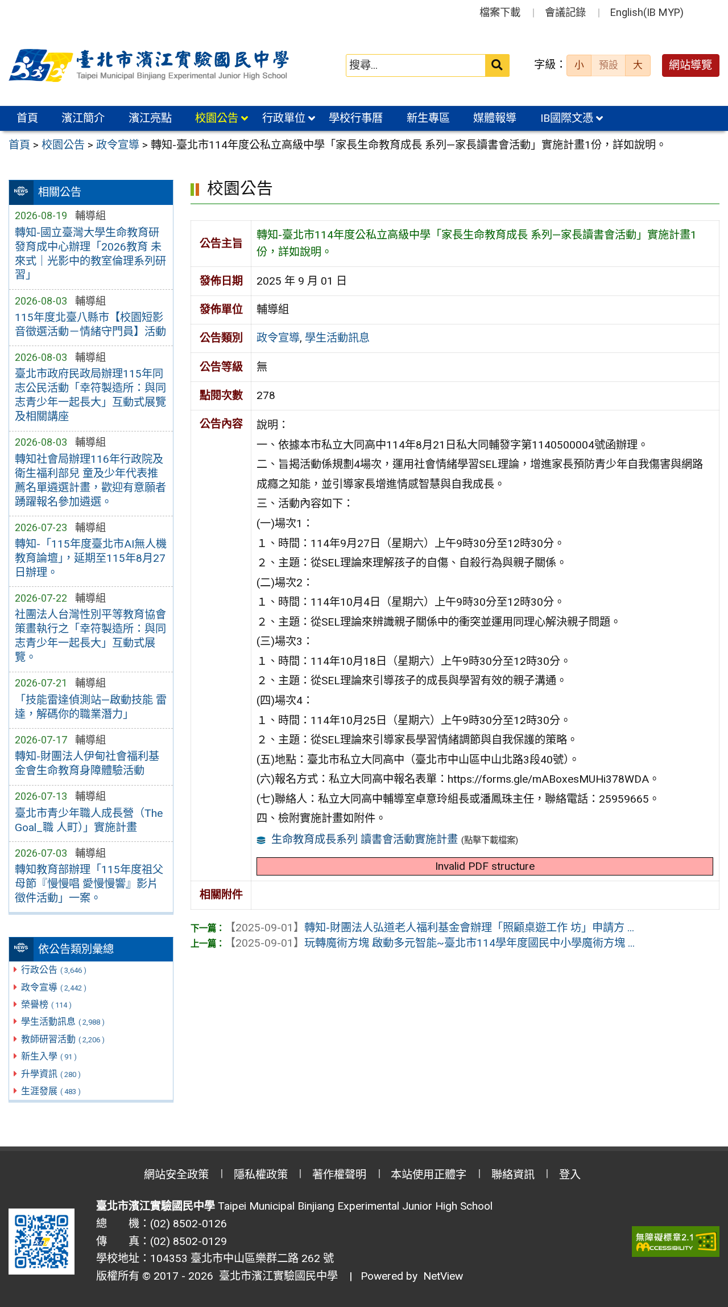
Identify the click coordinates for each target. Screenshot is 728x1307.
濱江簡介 (83, 118)
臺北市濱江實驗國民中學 (275, 1276)
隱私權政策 (261, 1174)
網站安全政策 (176, 1174)
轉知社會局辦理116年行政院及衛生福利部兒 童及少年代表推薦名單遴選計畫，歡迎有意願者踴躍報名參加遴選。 (90, 480)
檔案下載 (499, 12)
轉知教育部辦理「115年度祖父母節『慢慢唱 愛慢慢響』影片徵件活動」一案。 (89, 884)
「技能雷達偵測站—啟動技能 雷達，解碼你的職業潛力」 (91, 707)
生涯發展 (51, 1091)
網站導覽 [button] (690, 65)
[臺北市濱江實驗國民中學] (151, 65)
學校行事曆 (356, 118)
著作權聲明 (339, 1174)
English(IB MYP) (647, 12)
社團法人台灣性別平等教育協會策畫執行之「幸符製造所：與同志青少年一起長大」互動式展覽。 (90, 636)
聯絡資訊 (513, 1174)
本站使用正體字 (428, 1174)
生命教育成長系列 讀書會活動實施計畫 (364, 839)
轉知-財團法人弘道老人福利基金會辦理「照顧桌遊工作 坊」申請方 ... (429, 927)
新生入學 (49, 1056)
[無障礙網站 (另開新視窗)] (675, 1241)
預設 (608, 65)
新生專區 (428, 118)
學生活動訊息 (63, 1021)
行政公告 (53, 969)
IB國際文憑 (566, 118)
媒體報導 (494, 118)
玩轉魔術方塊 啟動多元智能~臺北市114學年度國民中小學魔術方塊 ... (430, 943)
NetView (443, 1276)
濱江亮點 (150, 118)
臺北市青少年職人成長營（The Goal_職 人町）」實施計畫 (89, 820)
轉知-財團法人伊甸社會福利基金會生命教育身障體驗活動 (87, 763)
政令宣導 (53, 987)
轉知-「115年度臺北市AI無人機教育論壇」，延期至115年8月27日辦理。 (91, 558)
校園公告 (216, 118)
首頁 (27, 118)
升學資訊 (51, 1073)
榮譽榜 (46, 1004)
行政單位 (283, 118)
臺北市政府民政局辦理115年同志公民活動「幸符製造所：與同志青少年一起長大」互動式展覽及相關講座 (90, 395)
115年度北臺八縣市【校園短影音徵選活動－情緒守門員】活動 (90, 324)
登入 (570, 1174)
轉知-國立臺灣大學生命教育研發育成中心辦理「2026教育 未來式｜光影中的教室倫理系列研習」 (90, 254)
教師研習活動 (63, 1039)
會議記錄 (565, 12)
